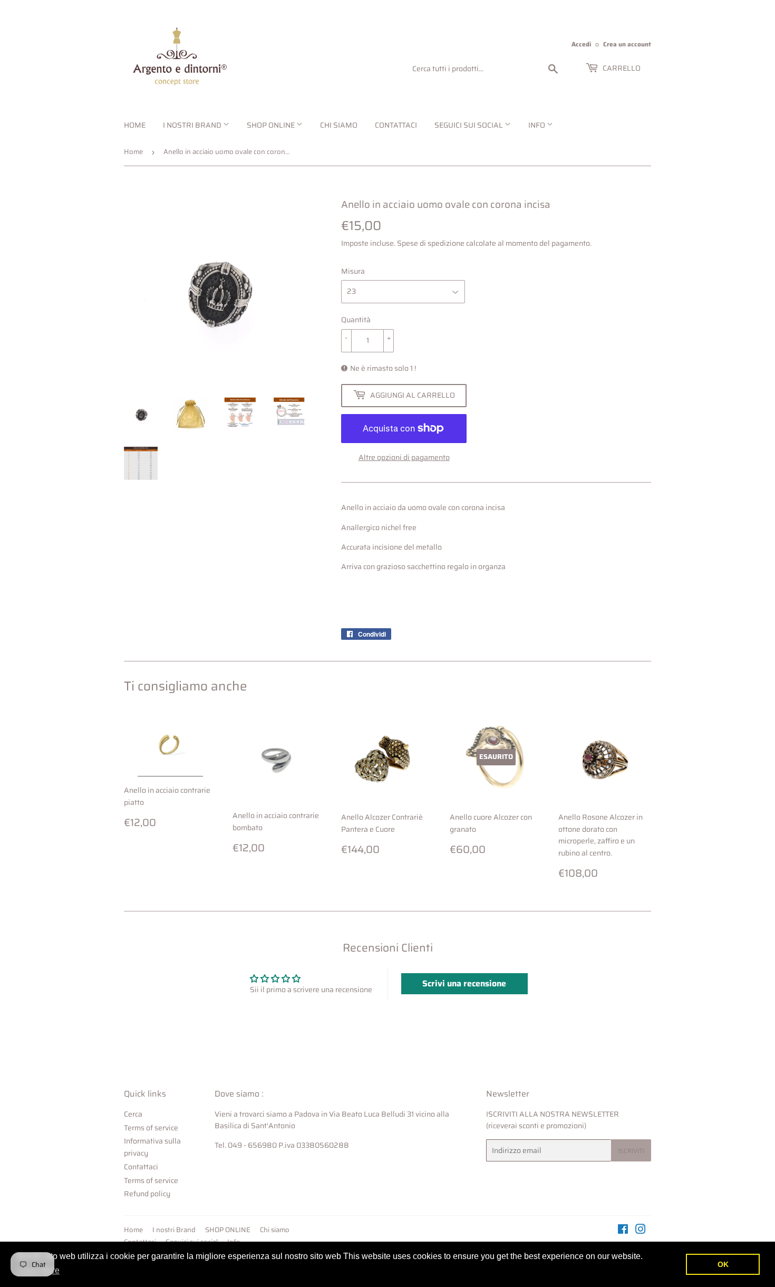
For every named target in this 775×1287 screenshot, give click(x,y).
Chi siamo (338, 125)
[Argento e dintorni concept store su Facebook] (622, 1230)
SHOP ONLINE (271, 125)
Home (135, 125)
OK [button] (723, 1264)
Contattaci (396, 125)
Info (537, 125)
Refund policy (147, 1193)
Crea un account (627, 44)
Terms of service (151, 1128)
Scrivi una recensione (464, 983)
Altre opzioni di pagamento (404, 457)
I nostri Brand (193, 125)
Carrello (621, 68)
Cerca (133, 1114)
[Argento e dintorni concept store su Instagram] (640, 1230)
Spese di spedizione (430, 243)
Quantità (356, 319)
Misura (353, 271)
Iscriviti (631, 1151)
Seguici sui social (469, 125)
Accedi (581, 44)
